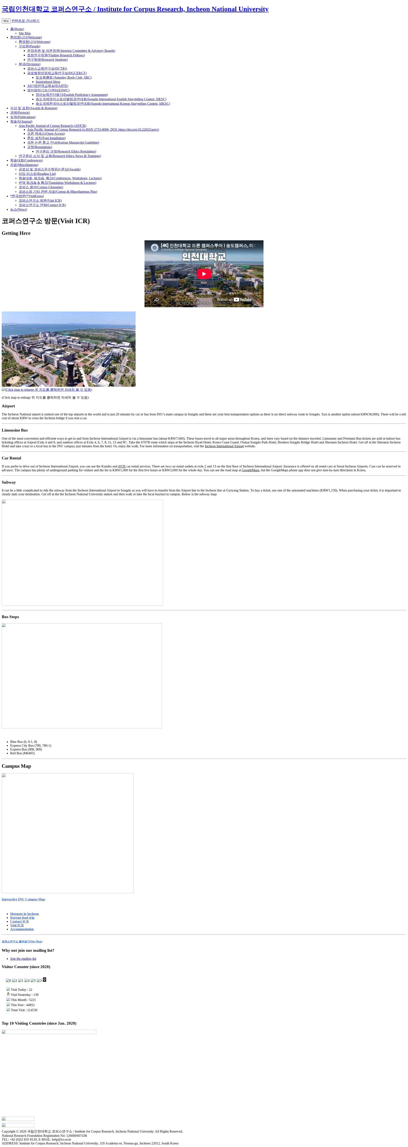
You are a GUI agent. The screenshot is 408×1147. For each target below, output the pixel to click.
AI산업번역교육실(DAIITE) (47, 86)
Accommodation (22, 929)
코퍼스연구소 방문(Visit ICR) (40, 200)
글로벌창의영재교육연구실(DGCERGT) (57, 73)
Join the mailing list (23, 958)
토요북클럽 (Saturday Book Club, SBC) (64, 77)
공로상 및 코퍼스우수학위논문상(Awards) (50, 169)
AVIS (122, 466)
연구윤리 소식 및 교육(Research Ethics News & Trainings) (60, 156)
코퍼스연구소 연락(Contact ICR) (42, 205)
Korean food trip (22, 917)
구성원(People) (29, 46)
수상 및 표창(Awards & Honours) (33, 108)
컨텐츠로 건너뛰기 (25, 21)
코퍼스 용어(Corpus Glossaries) (41, 187)
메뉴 (6, 21)
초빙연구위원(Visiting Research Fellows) (56, 55)
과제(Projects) (20, 112)
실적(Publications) (22, 117)
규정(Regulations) (39, 147)
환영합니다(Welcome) (26, 37)
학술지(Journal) (21, 121)
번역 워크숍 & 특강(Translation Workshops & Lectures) (57, 182)
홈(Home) (17, 29)
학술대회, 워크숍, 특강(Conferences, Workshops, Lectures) (60, 178)
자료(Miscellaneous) (24, 165)
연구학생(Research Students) (47, 59)
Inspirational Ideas (48, 82)
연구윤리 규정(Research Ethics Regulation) (66, 151)
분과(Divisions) (29, 64)
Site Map (25, 33)
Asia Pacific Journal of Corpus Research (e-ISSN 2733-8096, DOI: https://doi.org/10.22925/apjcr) (93, 129)
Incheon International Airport (224, 446)
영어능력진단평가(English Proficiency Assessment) (72, 94)
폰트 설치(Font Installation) (46, 138)
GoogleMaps (250, 470)
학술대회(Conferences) (26, 160)
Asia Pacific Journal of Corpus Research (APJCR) (52, 125)
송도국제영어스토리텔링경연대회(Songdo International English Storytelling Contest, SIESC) (101, 99)
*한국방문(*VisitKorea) (27, 196)
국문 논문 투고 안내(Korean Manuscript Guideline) (63, 142)
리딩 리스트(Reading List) (37, 174)
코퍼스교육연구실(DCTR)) (47, 68)
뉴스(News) (18, 209)
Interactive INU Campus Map (23, 899)
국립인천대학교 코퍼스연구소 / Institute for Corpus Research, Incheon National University (135, 9)
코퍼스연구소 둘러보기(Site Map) (22, 941)
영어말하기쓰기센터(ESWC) (48, 90)
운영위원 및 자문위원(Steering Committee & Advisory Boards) (71, 50)
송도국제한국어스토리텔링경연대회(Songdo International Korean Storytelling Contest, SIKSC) (103, 103)
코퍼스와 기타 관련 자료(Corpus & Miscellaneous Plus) (58, 191)
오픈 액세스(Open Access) (46, 133)
